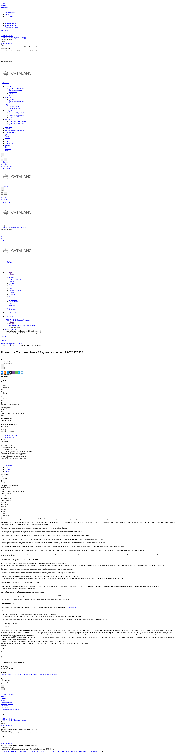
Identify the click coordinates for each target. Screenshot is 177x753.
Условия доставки (11, 25)
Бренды (3, 700)
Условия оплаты (10, 23)
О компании (9, 11)
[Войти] (2, 234)
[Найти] (5, 159)
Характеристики (10, 464)
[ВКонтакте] (2, 372)
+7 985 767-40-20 (7, 36)
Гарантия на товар (11, 27)
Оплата (7, 469)
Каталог (3, 696)
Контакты (4, 706)
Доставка (8, 467)
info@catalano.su (6, 43)
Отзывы (8, 14)
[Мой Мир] (8, 372)
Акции (3, 698)
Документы (9, 16)
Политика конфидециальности (11, 709)
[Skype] (19, 372)
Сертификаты (10, 13)
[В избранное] (2, 365)
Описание (8, 466)
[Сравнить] (3, 368)
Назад (12, 274)
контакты (72, 607)
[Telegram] (22, 372)
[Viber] (13, 372)
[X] (10, 372)
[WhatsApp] (16, 372)
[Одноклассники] (5, 372)
